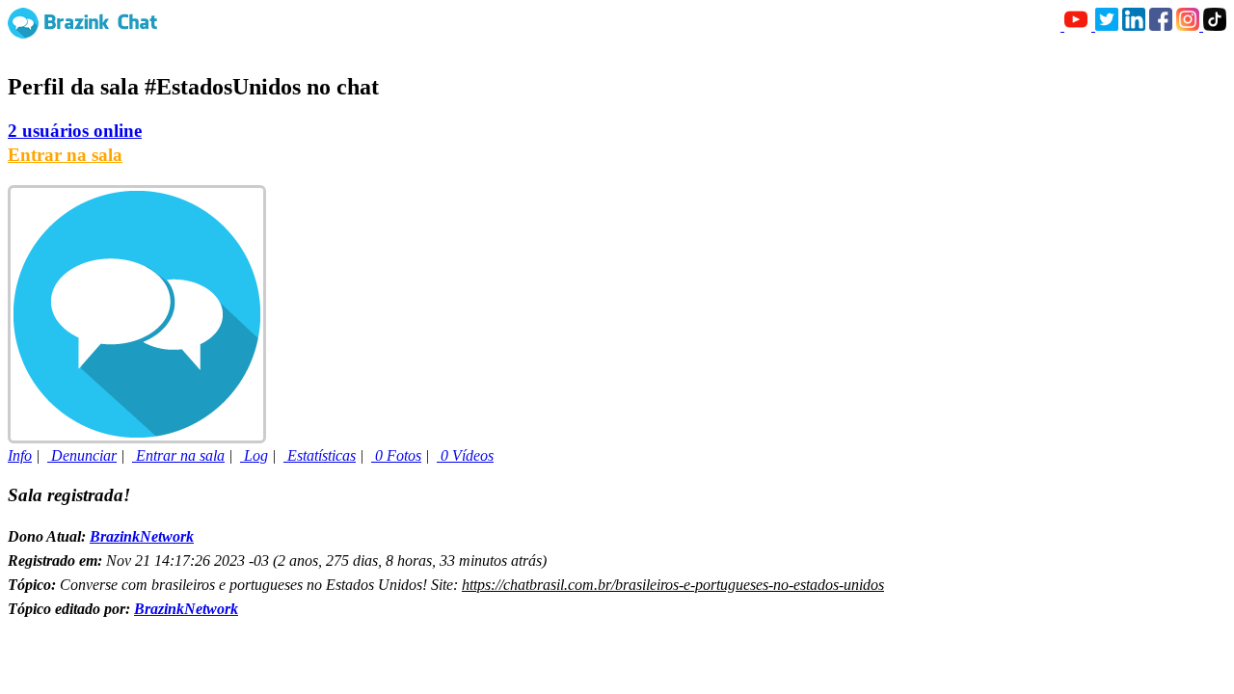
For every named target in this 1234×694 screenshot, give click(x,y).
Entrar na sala (65, 155)
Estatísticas (319, 455)
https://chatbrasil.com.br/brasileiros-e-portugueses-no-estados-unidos (673, 584)
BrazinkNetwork (142, 536)
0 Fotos (396, 455)
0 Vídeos (465, 455)
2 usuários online (75, 130)
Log (254, 455)
